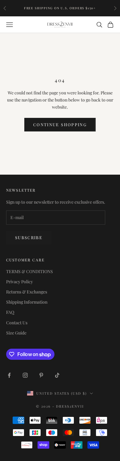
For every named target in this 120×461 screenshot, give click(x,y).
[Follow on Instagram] (25, 375)
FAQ (10, 312)
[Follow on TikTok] (57, 375)
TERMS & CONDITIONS (29, 271)
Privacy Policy (19, 281)
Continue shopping (60, 124)
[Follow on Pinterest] (41, 375)
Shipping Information (26, 302)
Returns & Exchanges (26, 292)
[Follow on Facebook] (9, 375)
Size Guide (16, 333)
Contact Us (16, 323)
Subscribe (28, 237)
